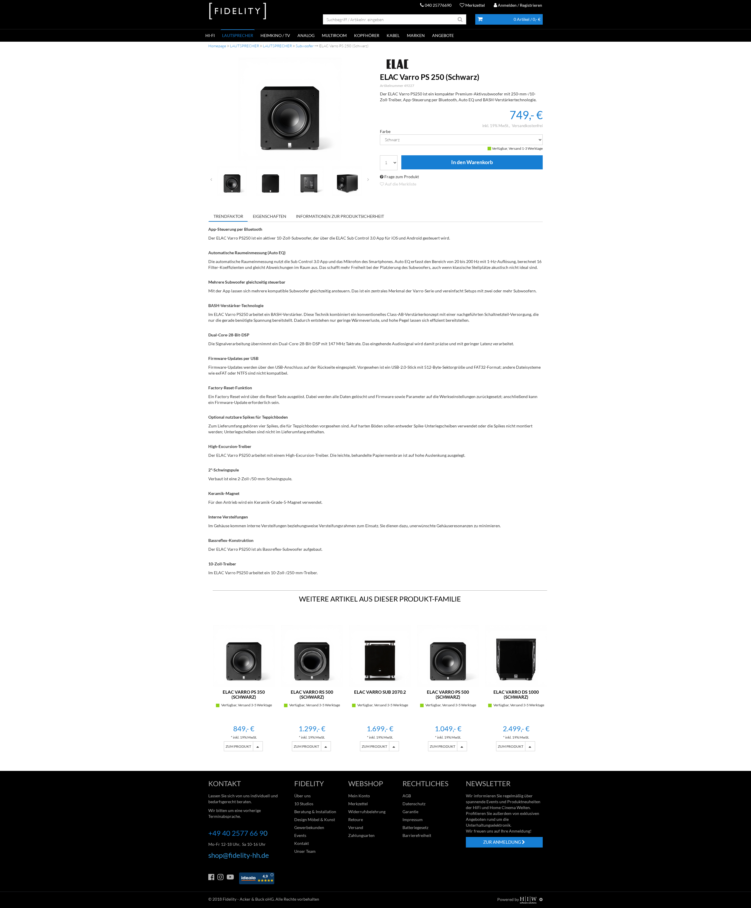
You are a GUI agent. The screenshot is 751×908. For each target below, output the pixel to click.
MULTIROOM (334, 35)
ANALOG (305, 35)
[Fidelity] (237, 11)
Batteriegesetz (415, 827)
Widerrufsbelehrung (366, 811)
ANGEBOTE (443, 35)
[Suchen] (460, 19)
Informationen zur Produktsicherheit (340, 216)
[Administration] (541, 899)
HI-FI (210, 35)
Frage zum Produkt (401, 176)
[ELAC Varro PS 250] (290, 109)
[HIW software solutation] (528, 899)
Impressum (412, 819)
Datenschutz (413, 803)
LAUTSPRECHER (237, 35)
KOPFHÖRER (366, 35)
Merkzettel (474, 5)
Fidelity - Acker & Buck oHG (248, 899)
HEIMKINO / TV (275, 35)
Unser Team (305, 851)
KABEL (393, 35)
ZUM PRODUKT (238, 746)
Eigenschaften (269, 216)
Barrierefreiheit (416, 835)
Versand (355, 827)
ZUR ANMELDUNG (502, 842)
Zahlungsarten (361, 835)
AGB (406, 795)
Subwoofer (305, 45)
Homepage (217, 45)
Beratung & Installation (315, 811)
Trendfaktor (228, 216)
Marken (416, 35)
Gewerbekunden (309, 827)
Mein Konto (359, 795)
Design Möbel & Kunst (314, 819)
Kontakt (301, 843)
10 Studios (303, 803)
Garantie (410, 811)
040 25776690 (437, 5)
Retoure (355, 819)
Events (300, 835)
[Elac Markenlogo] (461, 64)
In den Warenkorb (472, 162)
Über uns (302, 795)
